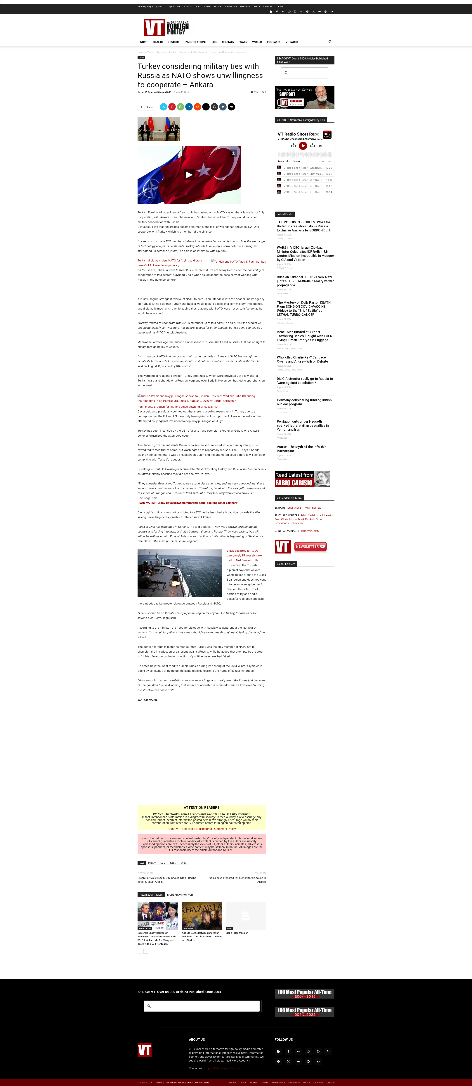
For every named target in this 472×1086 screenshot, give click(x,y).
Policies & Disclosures (197, 828)
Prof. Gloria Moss (285, 519)
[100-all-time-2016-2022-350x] (304, 1016)
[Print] (214, 106)
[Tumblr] (223, 106)
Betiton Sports (202, 1082)
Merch (257, 6)
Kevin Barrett (313, 507)
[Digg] (231, 106)
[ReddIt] (197, 106)
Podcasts (273, 42)
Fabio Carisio (308, 515)
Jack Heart (325, 515)
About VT (187, 6)
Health (158, 42)
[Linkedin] (189, 106)
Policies (207, 6)
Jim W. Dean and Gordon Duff (156, 92)
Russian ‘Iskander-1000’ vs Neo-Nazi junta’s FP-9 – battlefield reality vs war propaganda (305, 281)
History (174, 42)
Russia (172, 862)
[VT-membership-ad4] (304, 108)
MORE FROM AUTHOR (180, 894)
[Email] (206, 106)
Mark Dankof (306, 519)
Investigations (195, 42)
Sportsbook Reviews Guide (179, 1082)
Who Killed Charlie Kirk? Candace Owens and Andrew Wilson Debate (302, 359)
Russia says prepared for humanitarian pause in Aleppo (237, 879)
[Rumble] (295, 11)
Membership (231, 6)
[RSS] (301, 11)
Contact (279, 6)
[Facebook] (277, 11)
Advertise (267, 6)
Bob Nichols (297, 523)
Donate (217, 6)
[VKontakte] (319, 11)
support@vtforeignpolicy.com (222, 1068)
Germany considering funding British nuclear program (304, 402)
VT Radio (292, 42)
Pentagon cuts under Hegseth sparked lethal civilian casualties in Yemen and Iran (303, 425)
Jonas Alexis (294, 507)
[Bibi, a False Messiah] (246, 916)
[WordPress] (325, 11)
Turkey (183, 862)
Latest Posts (285, 214)
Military (228, 42)
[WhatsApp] (180, 106)
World (257, 42)
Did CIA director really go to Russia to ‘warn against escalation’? (305, 381)
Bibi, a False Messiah (237, 933)
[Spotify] (307, 11)
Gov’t (144, 42)
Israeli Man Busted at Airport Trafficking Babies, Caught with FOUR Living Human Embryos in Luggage (304, 336)
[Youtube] (331, 11)
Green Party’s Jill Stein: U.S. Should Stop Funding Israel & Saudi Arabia (167, 879)
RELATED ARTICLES (151, 894)
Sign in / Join (175, 6)
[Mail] (283, 11)
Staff (198, 6)
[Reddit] (289, 11)
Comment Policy (225, 828)
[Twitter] (313, 11)
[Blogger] (271, 11)
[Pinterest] (172, 106)
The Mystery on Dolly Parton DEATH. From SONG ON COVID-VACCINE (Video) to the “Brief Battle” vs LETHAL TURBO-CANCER (304, 309)
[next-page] (145, 951)
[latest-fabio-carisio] (302, 486)
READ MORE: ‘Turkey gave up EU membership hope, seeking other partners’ (188, 503)
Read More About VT (237, 1060)
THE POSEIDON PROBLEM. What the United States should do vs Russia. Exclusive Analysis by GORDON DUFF (304, 226)
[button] (330, 42)
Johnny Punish (310, 531)
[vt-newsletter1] (302, 552)
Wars (243, 42)
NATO (162, 862)
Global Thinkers (286, 564)
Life (214, 42)
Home (141, 52)
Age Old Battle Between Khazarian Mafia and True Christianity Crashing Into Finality (202, 937)
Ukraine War (188, 928)
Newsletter (245, 6)
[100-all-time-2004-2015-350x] (304, 998)
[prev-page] (140, 951)
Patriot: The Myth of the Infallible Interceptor (301, 449)
